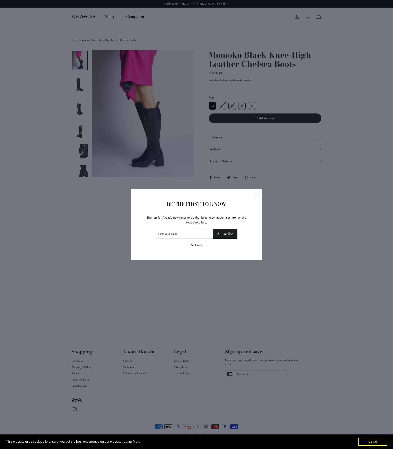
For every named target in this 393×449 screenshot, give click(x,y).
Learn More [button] (132, 441)
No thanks (196, 245)
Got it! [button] (372, 441)
